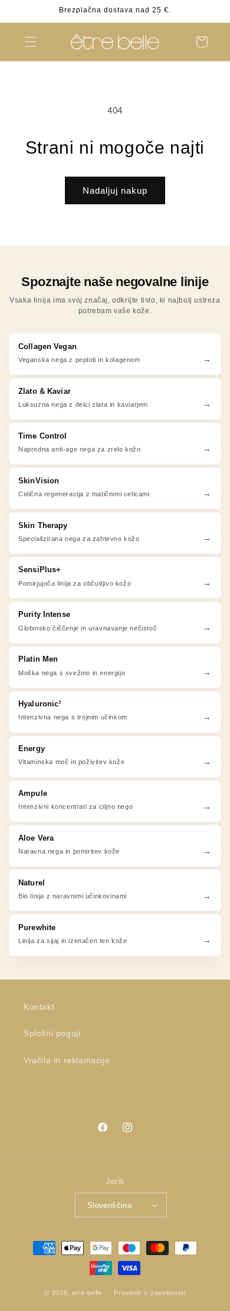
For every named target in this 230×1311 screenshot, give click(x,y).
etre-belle (87, 1292)
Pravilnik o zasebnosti (149, 1292)
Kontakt (39, 1006)
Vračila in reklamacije (67, 1060)
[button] (31, 42)
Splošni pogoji (52, 1033)
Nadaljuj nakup (115, 190)
